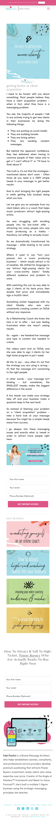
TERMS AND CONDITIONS (41, 805)
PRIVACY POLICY (21, 805)
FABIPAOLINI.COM (37, 817)
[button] (48, 8)
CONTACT (8, 805)
